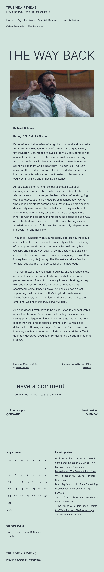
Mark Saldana (22, 367)
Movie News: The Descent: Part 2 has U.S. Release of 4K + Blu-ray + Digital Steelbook (75, 475)
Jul (10, 510)
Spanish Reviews (48, 20)
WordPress (34, 559)
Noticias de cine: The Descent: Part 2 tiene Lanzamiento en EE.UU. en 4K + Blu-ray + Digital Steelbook (75, 462)
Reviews (87, 367)
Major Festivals (26, 20)
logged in (34, 394)
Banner (80, 364)
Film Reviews (35, 26)
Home (9, 20)
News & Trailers (71, 20)
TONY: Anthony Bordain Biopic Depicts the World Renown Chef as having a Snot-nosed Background (76, 510)
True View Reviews (21, 7)
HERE (11, 535)
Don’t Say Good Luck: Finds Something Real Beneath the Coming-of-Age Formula (76, 488)
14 (33, 482)
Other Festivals (15, 26)
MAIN (87, 364)
